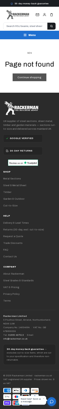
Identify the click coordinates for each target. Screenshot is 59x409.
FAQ (5, 249)
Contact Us (10, 256)
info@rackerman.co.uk (15, 339)
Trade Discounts (13, 243)
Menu (32, 35)
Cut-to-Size (10, 205)
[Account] (44, 15)
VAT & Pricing (11, 287)
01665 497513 (16, 335)
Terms (7, 300)
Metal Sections (12, 178)
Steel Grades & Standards (18, 280)
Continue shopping (29, 77)
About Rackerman (13, 273)
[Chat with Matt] (51, 401)
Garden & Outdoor (14, 199)
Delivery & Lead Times (16, 223)
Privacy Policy (11, 294)
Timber (7, 192)
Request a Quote (13, 236)
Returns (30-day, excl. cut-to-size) (23, 229)
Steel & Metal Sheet (14, 185)
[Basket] (51, 15)
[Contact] (37, 15)
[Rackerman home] (17, 14)
